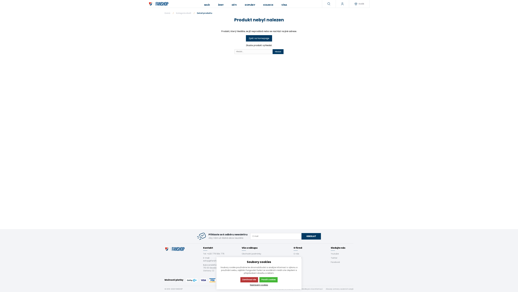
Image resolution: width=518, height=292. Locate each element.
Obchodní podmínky (251, 253)
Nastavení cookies (259, 285)
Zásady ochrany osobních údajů (339, 289)
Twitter (334, 258)
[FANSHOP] (158, 4)
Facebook (335, 262)
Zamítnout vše (249, 279)
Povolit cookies (268, 279)
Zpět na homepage (259, 38)
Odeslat (311, 236)
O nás (296, 253)
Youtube (335, 253)
